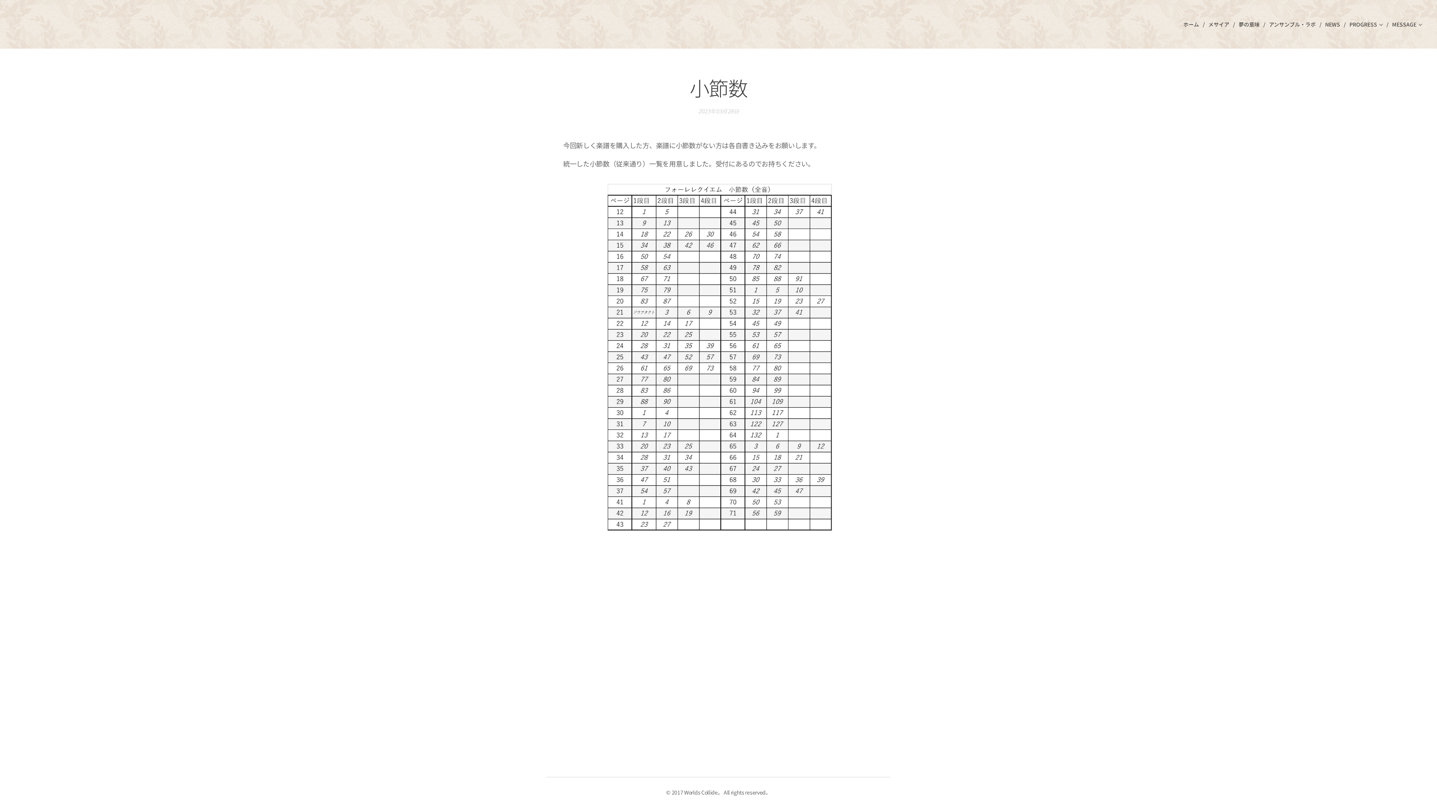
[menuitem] (1193, 24)
